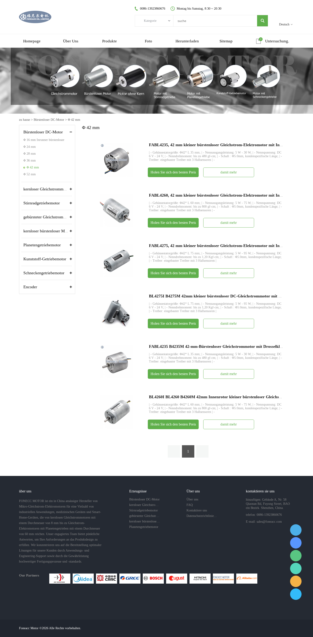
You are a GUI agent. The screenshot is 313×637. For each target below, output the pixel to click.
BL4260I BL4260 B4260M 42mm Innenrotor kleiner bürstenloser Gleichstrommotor (223, 397)
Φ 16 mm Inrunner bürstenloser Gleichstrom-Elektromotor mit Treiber (43, 140)
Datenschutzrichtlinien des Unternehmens (202, 516)
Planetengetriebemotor (42, 245)
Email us (296, 581)
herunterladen (187, 41)
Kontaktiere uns (197, 510)
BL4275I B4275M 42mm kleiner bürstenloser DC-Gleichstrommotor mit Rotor (219, 296)
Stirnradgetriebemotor (41, 203)
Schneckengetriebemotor (43, 273)
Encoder (30, 287)
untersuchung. (277, 41)
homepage (32, 41)
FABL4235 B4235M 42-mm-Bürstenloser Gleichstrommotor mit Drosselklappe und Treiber (230, 346)
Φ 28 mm (29, 153)
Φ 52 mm (29, 174)
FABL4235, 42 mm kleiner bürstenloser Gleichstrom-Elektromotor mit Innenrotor (222, 145)
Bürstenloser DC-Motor (49, 119)
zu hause (24, 119)
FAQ (190, 505)
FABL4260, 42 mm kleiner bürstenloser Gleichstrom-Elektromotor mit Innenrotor (222, 195)
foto (148, 41)
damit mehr (228, 172)
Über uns (70, 41)
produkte (109, 41)
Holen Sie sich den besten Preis (173, 172)
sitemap (226, 41)
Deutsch (284, 24)
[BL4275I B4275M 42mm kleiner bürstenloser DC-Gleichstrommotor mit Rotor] (116, 311)
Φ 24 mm (29, 146)
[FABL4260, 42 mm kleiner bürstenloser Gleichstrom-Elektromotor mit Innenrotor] (116, 210)
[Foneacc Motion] (223, 579)
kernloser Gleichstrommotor (46, 189)
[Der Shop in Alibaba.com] (246, 579)
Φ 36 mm (29, 160)
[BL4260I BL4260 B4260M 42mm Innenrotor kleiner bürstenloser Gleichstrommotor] (116, 411)
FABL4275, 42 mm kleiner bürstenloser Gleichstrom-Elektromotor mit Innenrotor (222, 245)
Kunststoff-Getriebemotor (44, 259)
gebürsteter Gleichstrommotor (48, 217)
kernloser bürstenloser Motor (47, 231)
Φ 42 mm (74, 119)
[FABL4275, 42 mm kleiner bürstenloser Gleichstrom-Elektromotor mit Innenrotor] (116, 260)
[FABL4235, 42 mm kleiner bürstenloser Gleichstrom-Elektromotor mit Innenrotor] (116, 159)
